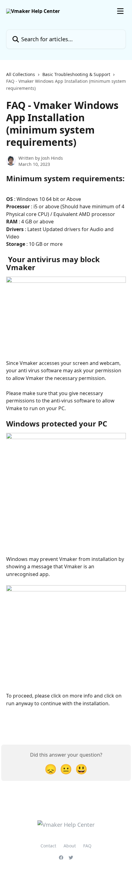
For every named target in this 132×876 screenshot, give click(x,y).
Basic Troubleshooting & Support (76, 74)
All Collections (20, 74)
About (70, 846)
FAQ (87, 846)
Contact (48, 846)
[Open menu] (120, 11)
